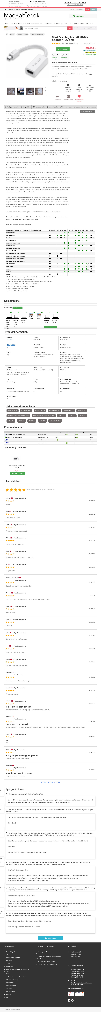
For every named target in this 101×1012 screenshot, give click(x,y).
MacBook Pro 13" (40, 410)
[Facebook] (69, 1001)
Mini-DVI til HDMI (19, 219)
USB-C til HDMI (33, 219)
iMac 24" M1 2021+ (55, 420)
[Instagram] (72, 1001)
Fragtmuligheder (53, 107)
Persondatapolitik (11, 952)
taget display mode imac (37, 852)
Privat (87, 9)
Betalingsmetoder (11, 985)
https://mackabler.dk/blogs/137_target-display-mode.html (49, 906)
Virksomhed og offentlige (13, 957)
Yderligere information (12, 107)
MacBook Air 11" (12, 410)
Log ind (72, 9)
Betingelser (9, 960)
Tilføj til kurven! (64, 49)
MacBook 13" (81, 410)
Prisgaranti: (11, 345)
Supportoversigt (10, 991)
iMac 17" (82, 415)
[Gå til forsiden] (7, 34)
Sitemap (8, 994)
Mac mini (32, 420)
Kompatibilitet (26, 107)
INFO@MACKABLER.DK (38, 2)
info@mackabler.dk (77, 988)
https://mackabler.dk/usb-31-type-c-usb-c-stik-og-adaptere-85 (29, 880)
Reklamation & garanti (12, 980)
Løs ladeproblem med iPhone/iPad (15, 977)
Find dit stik (12, 823)
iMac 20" (11, 420)
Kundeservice (15, 2)
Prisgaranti (9, 988)
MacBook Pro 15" (54, 410)
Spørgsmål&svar (80, 107)
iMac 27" (72, 415)
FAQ (7, 954)
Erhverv (93, 9)
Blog (7, 997)
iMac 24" (21, 420)
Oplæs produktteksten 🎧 (87, 111)
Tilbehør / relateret (66, 107)
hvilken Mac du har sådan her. (22, 224)
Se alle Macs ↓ (17, 308)
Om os (8, 963)
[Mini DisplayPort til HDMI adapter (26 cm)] (11, 95)
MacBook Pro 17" (69, 410)
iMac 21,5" (62, 415)
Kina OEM (10, 339)
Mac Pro (42, 420)
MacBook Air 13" (26, 410)
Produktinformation (39, 107)
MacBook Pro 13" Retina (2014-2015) (18, 415)
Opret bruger (79, 9)
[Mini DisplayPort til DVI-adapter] (16, 463)
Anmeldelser (92, 107)
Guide (7, 974)
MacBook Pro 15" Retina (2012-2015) (43, 415)
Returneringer (9, 982)
